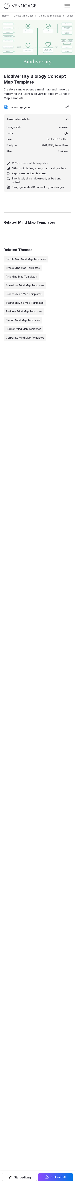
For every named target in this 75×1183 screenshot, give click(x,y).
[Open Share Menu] (67, 107)
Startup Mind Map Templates (23, 320)
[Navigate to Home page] (20, 6)
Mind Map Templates (50, 15)
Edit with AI (58, 1177)
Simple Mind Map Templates (23, 267)
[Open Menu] (67, 6)
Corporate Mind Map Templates (25, 337)
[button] (19, 1177)
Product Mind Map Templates (23, 328)
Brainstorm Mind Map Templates (25, 285)
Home (5, 15)
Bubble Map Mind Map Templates (26, 259)
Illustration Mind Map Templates (25, 302)
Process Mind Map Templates (24, 294)
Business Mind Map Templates (24, 311)
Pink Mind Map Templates (21, 276)
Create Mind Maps (23, 15)
